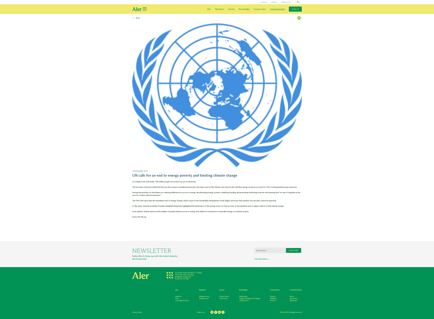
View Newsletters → (261, 259)
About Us (178, 296)
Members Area (204, 296)
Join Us (295, 9)
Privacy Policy (137, 312)
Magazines (293, 300)
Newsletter (293, 298)
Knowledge (244, 9)
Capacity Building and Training (249, 298)
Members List (204, 298)
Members (219, 9)
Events (231, 9)
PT (298, 2)
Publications (243, 296)
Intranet (274, 2)
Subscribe (293, 250)
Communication (277, 9)
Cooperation (260, 9)
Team (177, 298)
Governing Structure (182, 300)
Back (138, 18)
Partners (273, 300)
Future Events (224, 296)
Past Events (223, 298)
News (292, 296)
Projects (273, 296)
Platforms (273, 298)
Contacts (264, 2)
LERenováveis (286, 2)
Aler (209, 9)
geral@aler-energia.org (183, 277)
